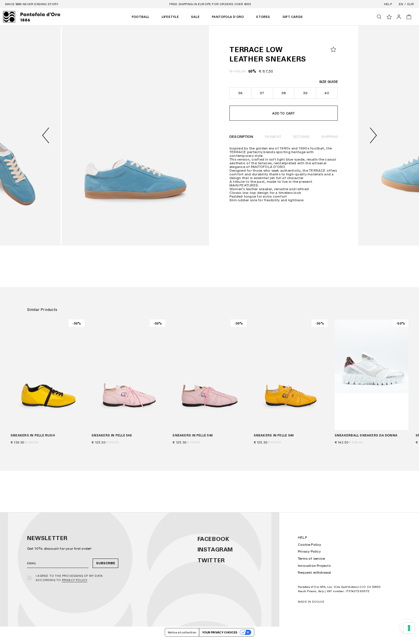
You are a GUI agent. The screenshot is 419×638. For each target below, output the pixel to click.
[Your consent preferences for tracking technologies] (409, 628)
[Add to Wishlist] (333, 49)
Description (241, 136)
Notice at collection (182, 632)
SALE (195, 17)
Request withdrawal (314, 572)
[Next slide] (373, 135)
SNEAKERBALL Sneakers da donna (366, 435)
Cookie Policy (309, 544)
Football (140, 17)
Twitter (211, 560)
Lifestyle (170, 17)
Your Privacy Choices (219, 632)
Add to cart (283, 113)
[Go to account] (399, 16)
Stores (263, 17)
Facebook (213, 539)
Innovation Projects (314, 565)
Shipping (329, 136)
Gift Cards (292, 17)
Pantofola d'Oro (228, 17)
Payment (273, 136)
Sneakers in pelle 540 (111, 435)
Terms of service (311, 558)
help (388, 4)
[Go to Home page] (31, 17)
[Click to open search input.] (379, 17)
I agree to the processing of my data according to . (69, 578)
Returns (301, 136)
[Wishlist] (389, 17)
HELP (302, 537)
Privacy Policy (75, 580)
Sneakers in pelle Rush (33, 435)
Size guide (328, 82)
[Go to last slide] (45, 135)
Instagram (215, 549)
